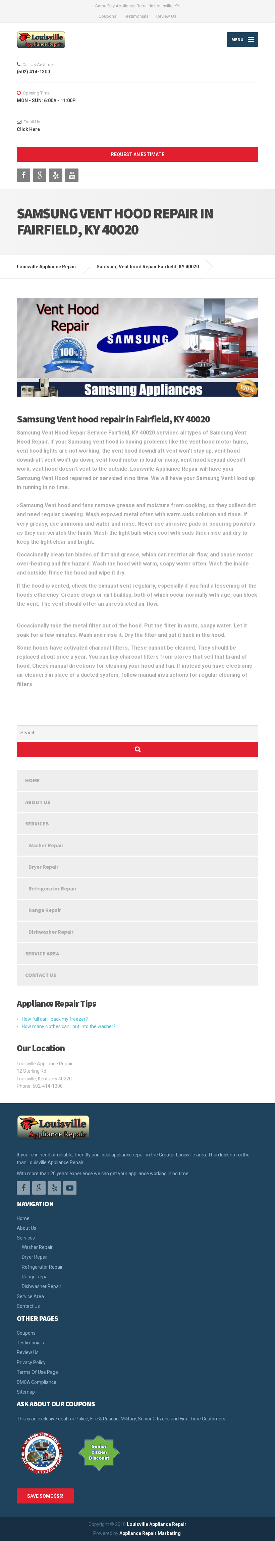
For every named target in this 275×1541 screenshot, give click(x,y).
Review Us (166, 16)
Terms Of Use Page (37, 1372)
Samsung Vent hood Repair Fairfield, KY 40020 (148, 266)
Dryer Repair (43, 866)
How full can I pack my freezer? (55, 1019)
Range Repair (45, 910)
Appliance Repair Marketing (150, 1533)
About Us (37, 802)
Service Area (42, 953)
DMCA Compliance (36, 1382)
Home (32, 780)
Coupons (107, 16)
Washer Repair (46, 845)
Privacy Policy (31, 1362)
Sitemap (26, 1392)
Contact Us (40, 975)
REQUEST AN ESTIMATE (137, 154)
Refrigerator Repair (52, 888)
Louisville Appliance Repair (156, 1524)
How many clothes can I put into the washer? (69, 1026)
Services (37, 823)
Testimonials (136, 16)
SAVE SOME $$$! (45, 1496)
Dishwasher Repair (51, 931)
